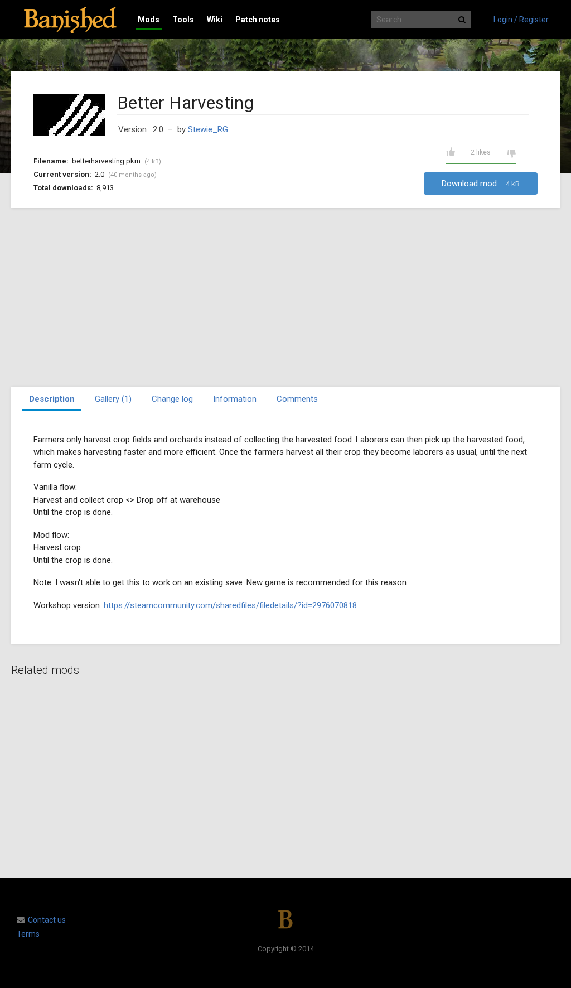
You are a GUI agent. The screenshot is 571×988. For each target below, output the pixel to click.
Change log (172, 399)
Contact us (47, 919)
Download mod (481, 184)
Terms (28, 933)
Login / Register (521, 19)
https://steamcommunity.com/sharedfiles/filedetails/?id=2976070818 (230, 605)
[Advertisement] (285, 297)
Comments (297, 399)
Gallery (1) (113, 399)
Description (52, 399)
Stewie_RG (208, 129)
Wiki (214, 19)
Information (235, 399)
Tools (183, 19)
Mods (148, 19)
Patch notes (257, 19)
